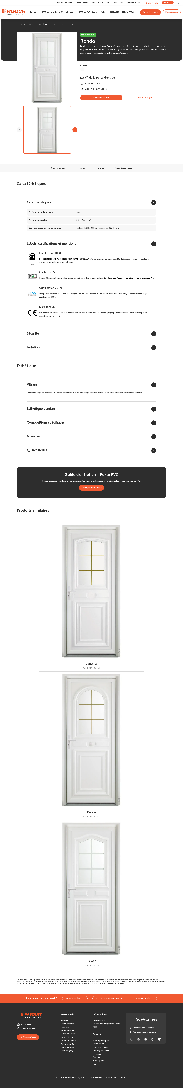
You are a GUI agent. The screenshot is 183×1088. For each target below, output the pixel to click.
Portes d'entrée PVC (60, 24)
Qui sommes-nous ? (65, 3)
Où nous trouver (28, 1029)
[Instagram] (145, 1039)
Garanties (97, 1057)
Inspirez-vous (152, 2)
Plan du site (124, 1078)
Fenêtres (31, 12)
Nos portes (30, 24)
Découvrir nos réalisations (144, 1028)
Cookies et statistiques (95, 1078)
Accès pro (167, 2)
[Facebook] (138, 1039)
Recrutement (82, 3)
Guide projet (98, 1044)
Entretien (100, 168)
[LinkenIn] (159, 1039)
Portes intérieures (110, 12)
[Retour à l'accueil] (14, 12)
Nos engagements (101, 1047)
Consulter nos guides (142, 998)
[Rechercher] (179, 2)
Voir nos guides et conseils (144, 1032)
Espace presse (99, 1061)
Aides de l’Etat (99, 1020)
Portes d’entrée (67, 1030)
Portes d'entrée (87, 12)
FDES (95, 1027)
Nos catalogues (171, 12)
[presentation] (19, 129)
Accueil (19, 24)
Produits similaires (123, 168)
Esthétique (81, 168)
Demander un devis (150, 12)
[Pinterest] (152, 1039)
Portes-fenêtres (68, 1024)
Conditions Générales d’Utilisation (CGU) (69, 1078)
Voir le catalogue (145, 98)
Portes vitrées (67, 1037)
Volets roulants (67, 1044)
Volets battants (67, 1047)
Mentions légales (112, 1078)
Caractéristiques (58, 168)
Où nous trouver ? (134, 3)
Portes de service (68, 1034)
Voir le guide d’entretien (91, 488)
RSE (94, 1064)
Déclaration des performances (106, 1024)
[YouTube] (131, 1039)
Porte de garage (68, 1051)
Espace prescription (115, 3)
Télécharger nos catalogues (107, 998)
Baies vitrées (66, 1027)
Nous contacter (29, 1037)
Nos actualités (97, 3)
